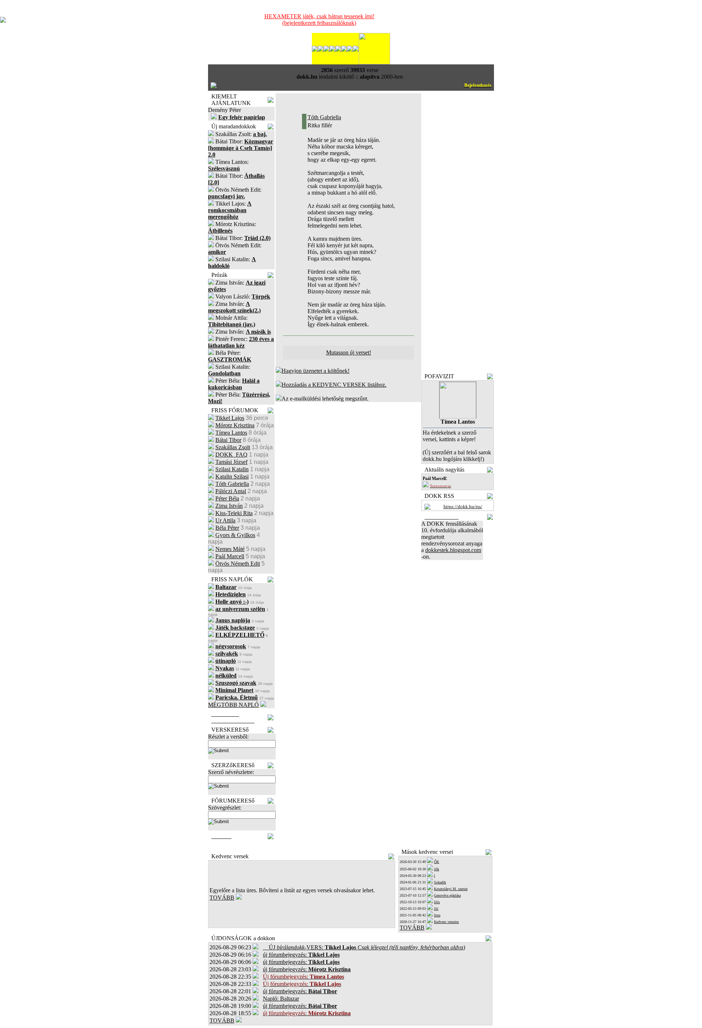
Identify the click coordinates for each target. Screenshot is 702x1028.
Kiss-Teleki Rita (234, 513)
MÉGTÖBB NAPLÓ (233, 705)
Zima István (229, 506)
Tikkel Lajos (229, 418)
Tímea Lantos (231, 432)
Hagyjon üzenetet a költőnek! (316, 371)
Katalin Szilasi (232, 476)
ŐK (436, 862)
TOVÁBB (222, 897)
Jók (436, 869)
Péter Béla (227, 498)
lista (437, 915)
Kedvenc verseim (446, 922)
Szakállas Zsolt (232, 447)
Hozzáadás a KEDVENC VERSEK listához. (334, 385)
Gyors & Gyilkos (235, 535)
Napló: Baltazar (281, 998)
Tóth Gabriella (232, 484)
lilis (437, 902)
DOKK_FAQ (231, 454)
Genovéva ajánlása (447, 895)
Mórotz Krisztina (234, 425)
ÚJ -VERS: (364, 947)
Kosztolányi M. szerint (451, 889)
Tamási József (231, 462)
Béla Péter (227, 528)
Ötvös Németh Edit (237, 563)
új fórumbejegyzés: (301, 955)
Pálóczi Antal (230, 491)
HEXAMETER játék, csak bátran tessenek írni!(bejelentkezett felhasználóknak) (319, 19)
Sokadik (440, 882)
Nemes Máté (230, 549)
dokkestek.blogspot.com (453, 550)
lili (436, 909)
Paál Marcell (229, 556)
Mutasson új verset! (348, 352)
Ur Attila (225, 520)
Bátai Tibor (228, 440)
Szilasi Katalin (232, 469)
